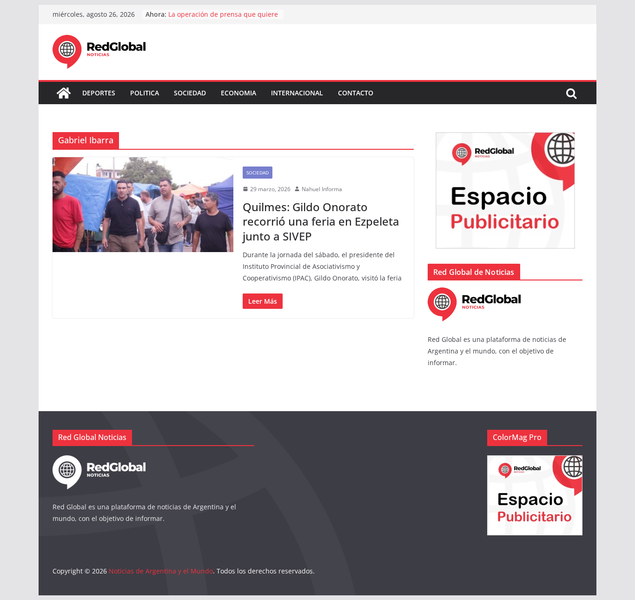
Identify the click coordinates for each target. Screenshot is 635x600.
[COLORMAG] (474, 293)
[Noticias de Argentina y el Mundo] (64, 93)
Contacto (355, 92)
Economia (238, 92)
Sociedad (190, 92)
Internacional (297, 92)
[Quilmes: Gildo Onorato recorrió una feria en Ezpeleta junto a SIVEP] (143, 204)
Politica (144, 92)
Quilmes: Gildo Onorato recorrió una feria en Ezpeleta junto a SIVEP (321, 221)
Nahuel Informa (322, 189)
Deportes (98, 92)
